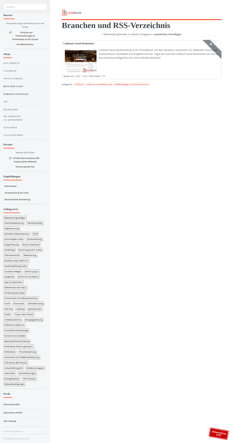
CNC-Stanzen (29, 378)
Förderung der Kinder (15, 292)
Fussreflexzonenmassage (16, 330)
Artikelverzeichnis (13, 319)
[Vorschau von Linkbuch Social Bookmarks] (80, 60)
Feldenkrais (10, 351)
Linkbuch (79, 84)
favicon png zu (32, 271)
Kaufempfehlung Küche (16, 266)
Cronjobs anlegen (13, 271)
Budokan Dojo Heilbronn (16, 260)
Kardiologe (10, 249)
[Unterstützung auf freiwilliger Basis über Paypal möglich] (215, 11)
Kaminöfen (10, 373)
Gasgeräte (9, 276)
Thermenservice (12, 255)
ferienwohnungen (27, 373)
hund (7, 303)
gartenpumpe (34, 308)
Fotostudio (19, 303)
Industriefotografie (14, 368)
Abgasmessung (12, 228)
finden (8, 314)
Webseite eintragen (16, 94)
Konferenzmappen (35, 368)
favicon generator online (30, 249)
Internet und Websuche (99, 84)
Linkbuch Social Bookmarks (78, 43)
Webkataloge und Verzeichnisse (132, 84)
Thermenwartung (27, 351)
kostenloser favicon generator (19, 346)
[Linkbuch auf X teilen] (210, 11)
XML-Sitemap (9, 421)
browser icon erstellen (15, 335)
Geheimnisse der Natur (15, 287)
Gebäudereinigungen (14, 384)
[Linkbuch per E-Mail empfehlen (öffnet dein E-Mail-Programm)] (205, 11)
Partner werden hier (25, 166)
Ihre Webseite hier (25, 44)
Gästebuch (9, 71)
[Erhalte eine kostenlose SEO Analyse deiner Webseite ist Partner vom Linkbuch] (25, 160)
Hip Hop (9, 308)
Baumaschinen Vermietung (17, 199)
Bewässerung (30, 255)
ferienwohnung (34, 239)
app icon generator (14, 282)
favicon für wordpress (28, 276)
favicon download (31, 244)
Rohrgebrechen (12, 378)
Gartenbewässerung (14, 223)
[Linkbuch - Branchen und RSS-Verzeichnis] (101, 13)
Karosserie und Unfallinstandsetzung (22, 357)
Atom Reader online (14, 239)
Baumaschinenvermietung (17, 341)
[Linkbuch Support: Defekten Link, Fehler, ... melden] (220, 11)
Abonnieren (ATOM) (12, 412)
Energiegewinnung (33, 319)
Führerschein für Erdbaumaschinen (21, 298)
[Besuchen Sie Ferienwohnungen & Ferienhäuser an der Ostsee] (25, 36)
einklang (20, 308)
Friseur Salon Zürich (24, 314)
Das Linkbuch (11, 63)
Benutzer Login (13, 86)
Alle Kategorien (13, 135)
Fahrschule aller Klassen (16, 362)
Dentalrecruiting (35, 303)
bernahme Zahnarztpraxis (17, 233)
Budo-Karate (10, 186)
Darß (35, 233)
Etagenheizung (12, 244)
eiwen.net (18, 431)
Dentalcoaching (35, 223)
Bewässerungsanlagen (15, 217)
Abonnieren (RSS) (11, 404)
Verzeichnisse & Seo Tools (17, 192)
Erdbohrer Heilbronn (14, 325)
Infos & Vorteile (13, 79)
